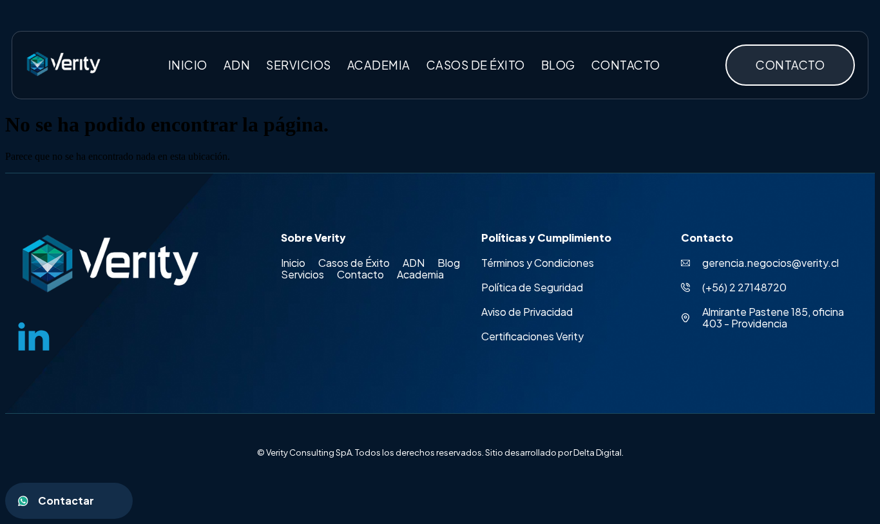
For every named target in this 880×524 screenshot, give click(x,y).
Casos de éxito (475, 64)
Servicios (298, 64)
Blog (558, 64)
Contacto (625, 64)
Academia (378, 64)
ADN (237, 64)
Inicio (187, 64)
